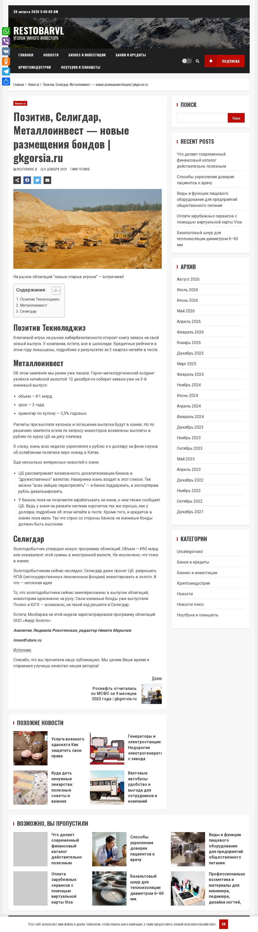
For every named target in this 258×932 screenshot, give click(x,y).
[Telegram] (6, 71)
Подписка (231, 61)
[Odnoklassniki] (6, 61)
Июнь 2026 (187, 300)
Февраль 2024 (190, 416)
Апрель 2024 (189, 406)
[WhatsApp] (6, 31)
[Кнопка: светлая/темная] (187, 60)
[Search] (197, 61)
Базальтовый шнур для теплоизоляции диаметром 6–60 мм (207, 238)
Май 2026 (186, 311)
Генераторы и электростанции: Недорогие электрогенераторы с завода (107, 748)
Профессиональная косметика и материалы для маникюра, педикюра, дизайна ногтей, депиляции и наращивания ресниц (188, 888)
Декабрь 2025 (190, 353)
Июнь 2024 (187, 395)
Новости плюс (190, 604)
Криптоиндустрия (34, 67)
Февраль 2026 (190, 332)
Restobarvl (38, 30)
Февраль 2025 (190, 374)
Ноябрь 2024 (189, 385)
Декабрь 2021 (190, 511)
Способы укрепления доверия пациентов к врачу (109, 849)
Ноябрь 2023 (189, 437)
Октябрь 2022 (190, 501)
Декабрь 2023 (190, 427)
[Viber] (6, 41)
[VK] (6, 51)
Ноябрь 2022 (189, 490)
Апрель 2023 (189, 469)
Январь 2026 (189, 342)
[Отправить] (6, 82)
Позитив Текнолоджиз (39, 299)
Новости (50, 54)
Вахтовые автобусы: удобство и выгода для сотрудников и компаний (107, 787)
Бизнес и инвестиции (87, 54)
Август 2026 (188, 279)
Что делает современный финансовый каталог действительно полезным (201, 160)
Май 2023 (186, 459)
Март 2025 (186, 363)
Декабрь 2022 (190, 480)
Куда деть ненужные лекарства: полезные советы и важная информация (30, 787)
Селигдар (28, 311)
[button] (53, 291)
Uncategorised (190, 551)
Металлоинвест (33, 305)
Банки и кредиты (131, 54)
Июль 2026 (187, 289)
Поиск (189, 104)
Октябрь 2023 (190, 448)
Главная (25, 54)
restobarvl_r (27, 169)
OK (223, 923)
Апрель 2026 (189, 321)
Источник (22, 650)
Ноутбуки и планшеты (80, 67)
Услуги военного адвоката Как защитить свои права (30, 748)
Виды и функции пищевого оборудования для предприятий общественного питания (207, 199)
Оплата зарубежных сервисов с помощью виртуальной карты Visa (30, 888)
